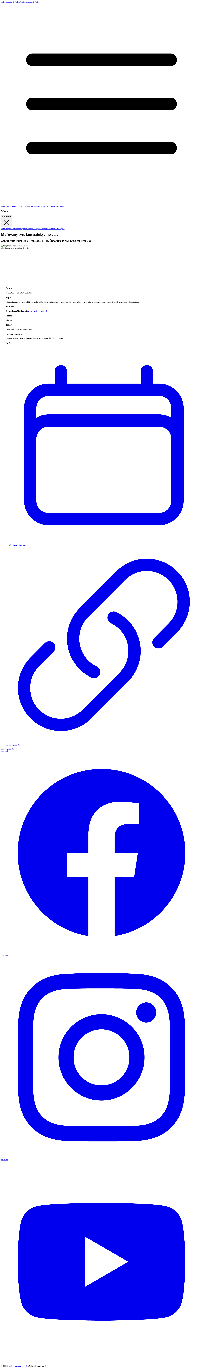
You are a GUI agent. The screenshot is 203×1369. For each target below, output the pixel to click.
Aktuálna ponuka (7, 206)
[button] (101, 204)
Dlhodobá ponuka (21, 206)
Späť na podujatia (8, 749)
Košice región (59, 206)
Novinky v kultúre (47, 206)
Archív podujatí (34, 206)
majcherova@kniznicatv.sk (37, 311)
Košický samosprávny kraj (17, 1366)
